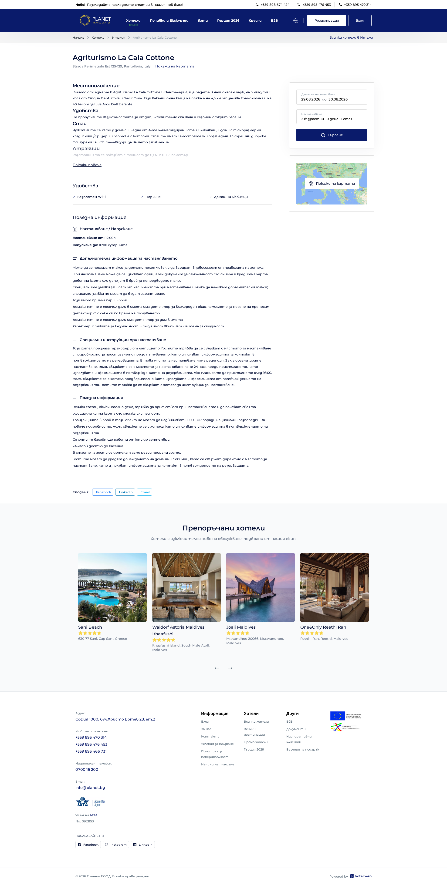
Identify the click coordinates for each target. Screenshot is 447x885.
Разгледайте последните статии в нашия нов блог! (129, 5)
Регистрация (327, 20)
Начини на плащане (217, 764)
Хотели (98, 37)
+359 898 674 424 (275, 5)
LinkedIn (126, 492)
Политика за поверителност (215, 754)
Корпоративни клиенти (299, 739)
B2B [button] (274, 20)
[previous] (217, 668)
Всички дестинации (254, 731)
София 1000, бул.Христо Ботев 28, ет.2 (115, 719)
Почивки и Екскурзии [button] (169, 20)
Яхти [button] (203, 20)
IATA (94, 815)
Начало (78, 37)
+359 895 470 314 (358, 5)
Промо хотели (256, 742)
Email (145, 492)
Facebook (103, 492)
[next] (230, 668)
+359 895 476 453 (317, 5)
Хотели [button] (133, 20)
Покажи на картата (174, 66)
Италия (118, 37)
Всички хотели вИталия (351, 37)
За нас (206, 729)
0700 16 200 (86, 769)
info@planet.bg (90, 787)
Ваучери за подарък (302, 749)
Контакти (210, 736)
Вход (360, 20)
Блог (205, 721)
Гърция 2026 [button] (228, 20)
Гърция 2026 (254, 749)
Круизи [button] (255, 20)
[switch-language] (295, 20)
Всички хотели (256, 721)
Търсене (335, 135)
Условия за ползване (217, 744)
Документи (296, 729)
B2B (289, 721)
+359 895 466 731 (91, 751)
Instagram (119, 844)
